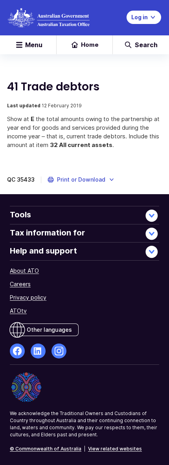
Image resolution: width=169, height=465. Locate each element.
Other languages (49, 329)
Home (90, 44)
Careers (20, 284)
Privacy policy (28, 297)
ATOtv (18, 310)
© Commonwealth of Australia (45, 449)
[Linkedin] (38, 351)
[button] (81, 179)
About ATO (24, 270)
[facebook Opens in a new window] (17, 351)
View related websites (115, 449)
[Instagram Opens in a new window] (58, 351)
